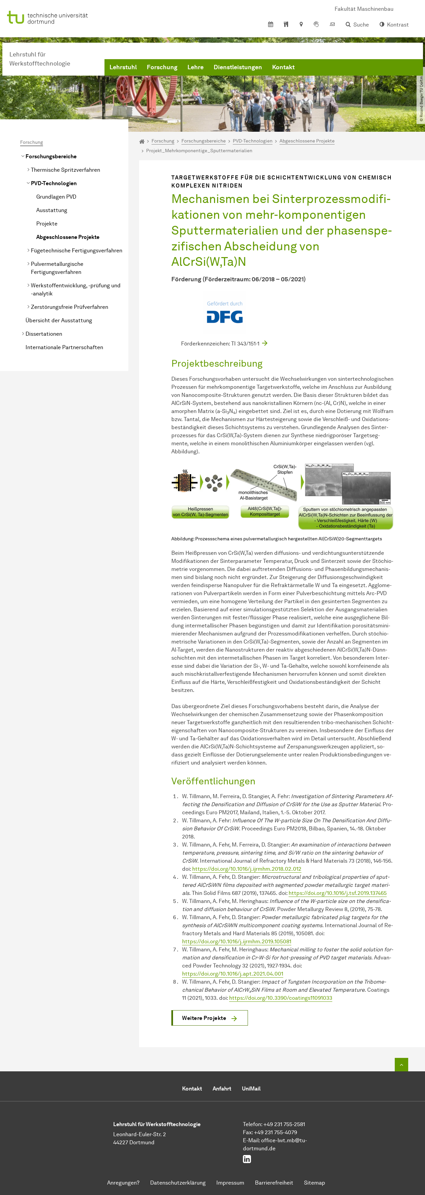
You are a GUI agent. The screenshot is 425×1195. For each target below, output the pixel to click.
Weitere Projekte (204, 1018)
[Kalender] (271, 24)
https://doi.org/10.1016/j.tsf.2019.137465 (338, 893)
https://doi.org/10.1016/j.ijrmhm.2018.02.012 (246, 869)
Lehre (195, 67)
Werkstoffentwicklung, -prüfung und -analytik (76, 289)
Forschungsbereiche (51, 156)
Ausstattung (51, 210)
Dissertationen (44, 334)
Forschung (162, 67)
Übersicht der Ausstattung (59, 320)
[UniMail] (332, 24)
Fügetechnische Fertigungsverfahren (76, 250)
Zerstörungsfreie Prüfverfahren (69, 307)
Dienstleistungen (238, 67)
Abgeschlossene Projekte (67, 237)
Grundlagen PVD (56, 197)
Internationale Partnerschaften (64, 347)
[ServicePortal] (316, 24)
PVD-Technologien (54, 183)
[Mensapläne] (286, 24)
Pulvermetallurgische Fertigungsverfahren (57, 268)
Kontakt (283, 67)
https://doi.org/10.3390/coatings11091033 (280, 998)
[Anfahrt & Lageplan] (301, 24)
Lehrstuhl (123, 67)
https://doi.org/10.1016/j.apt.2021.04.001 (232, 974)
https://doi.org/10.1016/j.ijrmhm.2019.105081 (236, 941)
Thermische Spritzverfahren (65, 170)
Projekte (46, 223)
